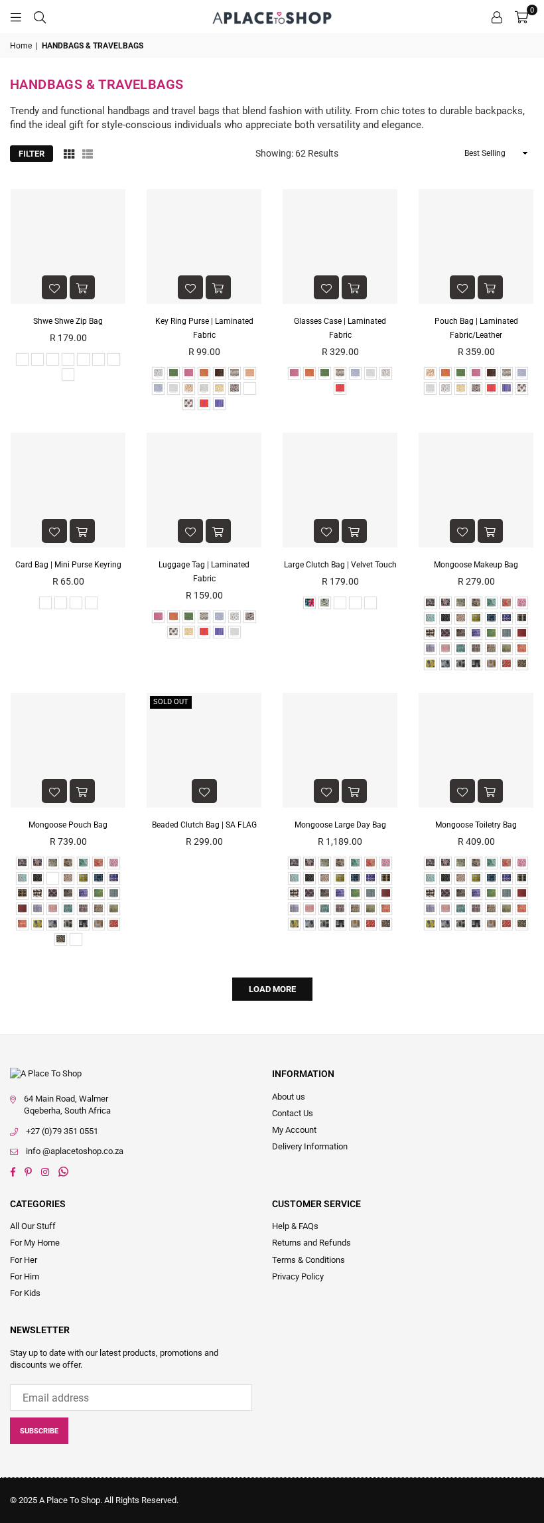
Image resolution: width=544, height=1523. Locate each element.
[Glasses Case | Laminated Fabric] (340, 246)
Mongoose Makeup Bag (476, 564)
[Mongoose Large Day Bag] (340, 750)
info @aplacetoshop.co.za (74, 1151)
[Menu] (16, 17)
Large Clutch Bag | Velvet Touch (340, 564)
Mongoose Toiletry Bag (476, 825)
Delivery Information (310, 1146)
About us (288, 1097)
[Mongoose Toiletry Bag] (476, 750)
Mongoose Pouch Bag (68, 825)
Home (21, 45)
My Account (294, 1130)
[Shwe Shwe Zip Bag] (68, 246)
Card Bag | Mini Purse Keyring (68, 564)
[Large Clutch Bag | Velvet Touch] (340, 490)
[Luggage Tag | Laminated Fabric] (204, 490)
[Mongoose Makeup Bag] (476, 490)
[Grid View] (69, 153)
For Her (23, 1260)
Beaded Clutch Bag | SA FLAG (204, 825)
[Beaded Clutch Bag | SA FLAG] (204, 750)
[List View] (87, 153)
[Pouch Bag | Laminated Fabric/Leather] (476, 246)
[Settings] (497, 17)
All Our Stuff (33, 1226)
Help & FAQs (295, 1226)
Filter (31, 154)
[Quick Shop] (82, 287)
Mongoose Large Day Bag (340, 825)
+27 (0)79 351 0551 (62, 1131)
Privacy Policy (298, 1276)
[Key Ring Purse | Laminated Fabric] (204, 246)
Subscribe (39, 1431)
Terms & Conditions (308, 1260)
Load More (272, 989)
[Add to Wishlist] (54, 287)
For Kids (25, 1293)
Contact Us (292, 1113)
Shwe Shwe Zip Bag (68, 321)
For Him (24, 1276)
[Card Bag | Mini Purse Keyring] (68, 490)
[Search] (40, 17)
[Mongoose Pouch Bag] (68, 750)
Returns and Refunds (311, 1243)
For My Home (35, 1243)
